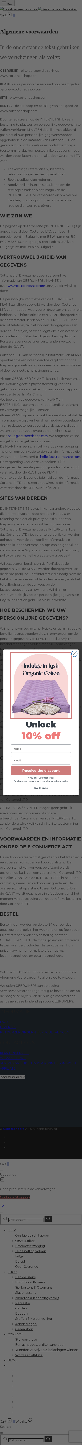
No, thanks (40, 788)
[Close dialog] (74, 654)
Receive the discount (41, 771)
